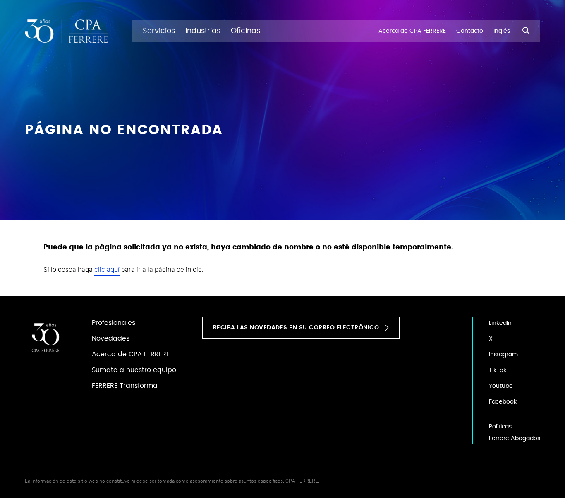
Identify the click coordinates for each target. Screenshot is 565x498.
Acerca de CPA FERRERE (131, 354)
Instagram (503, 355)
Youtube (501, 386)
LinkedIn (500, 323)
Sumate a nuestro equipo (134, 370)
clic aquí (107, 269)
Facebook (503, 402)
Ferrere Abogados (514, 438)
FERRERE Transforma (125, 385)
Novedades (110, 338)
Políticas (500, 427)
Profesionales (113, 322)
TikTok (497, 370)
